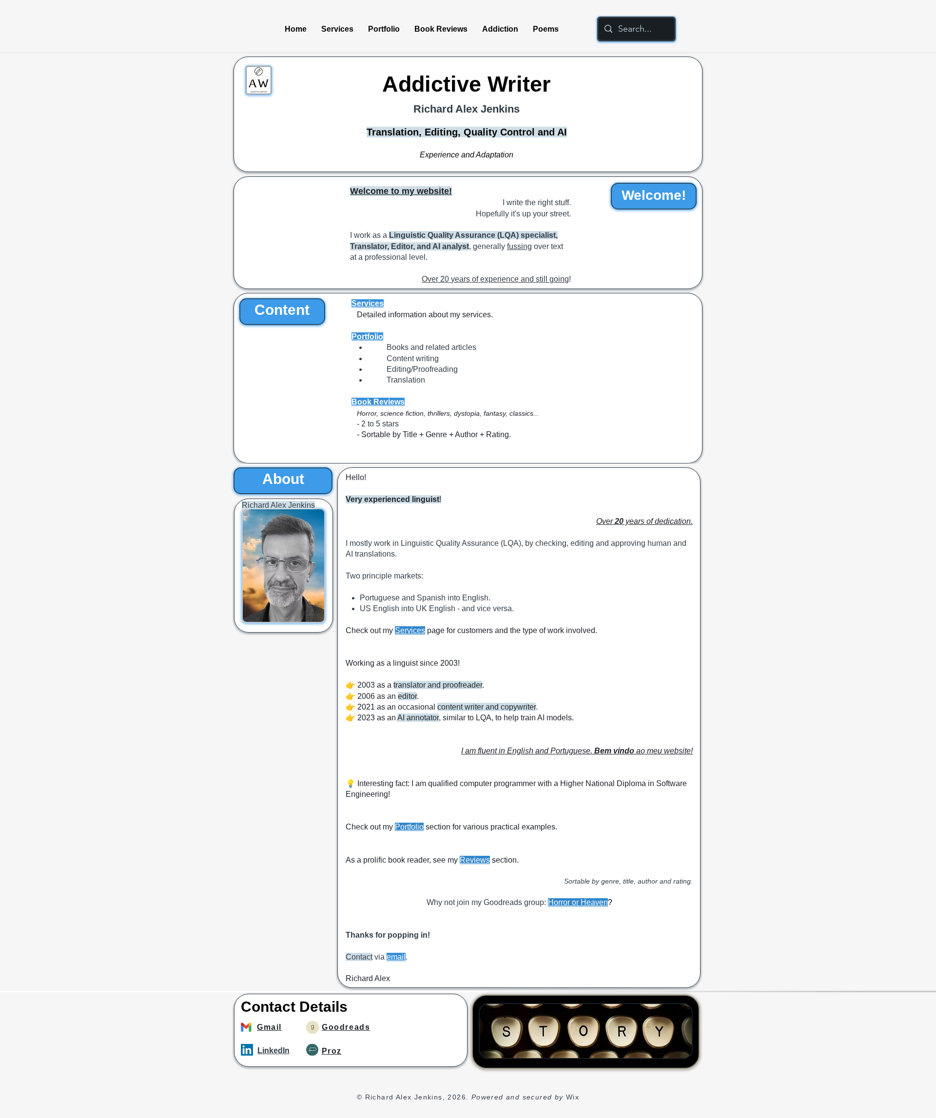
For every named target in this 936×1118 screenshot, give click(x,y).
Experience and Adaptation (466, 155)
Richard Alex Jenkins (466, 109)
